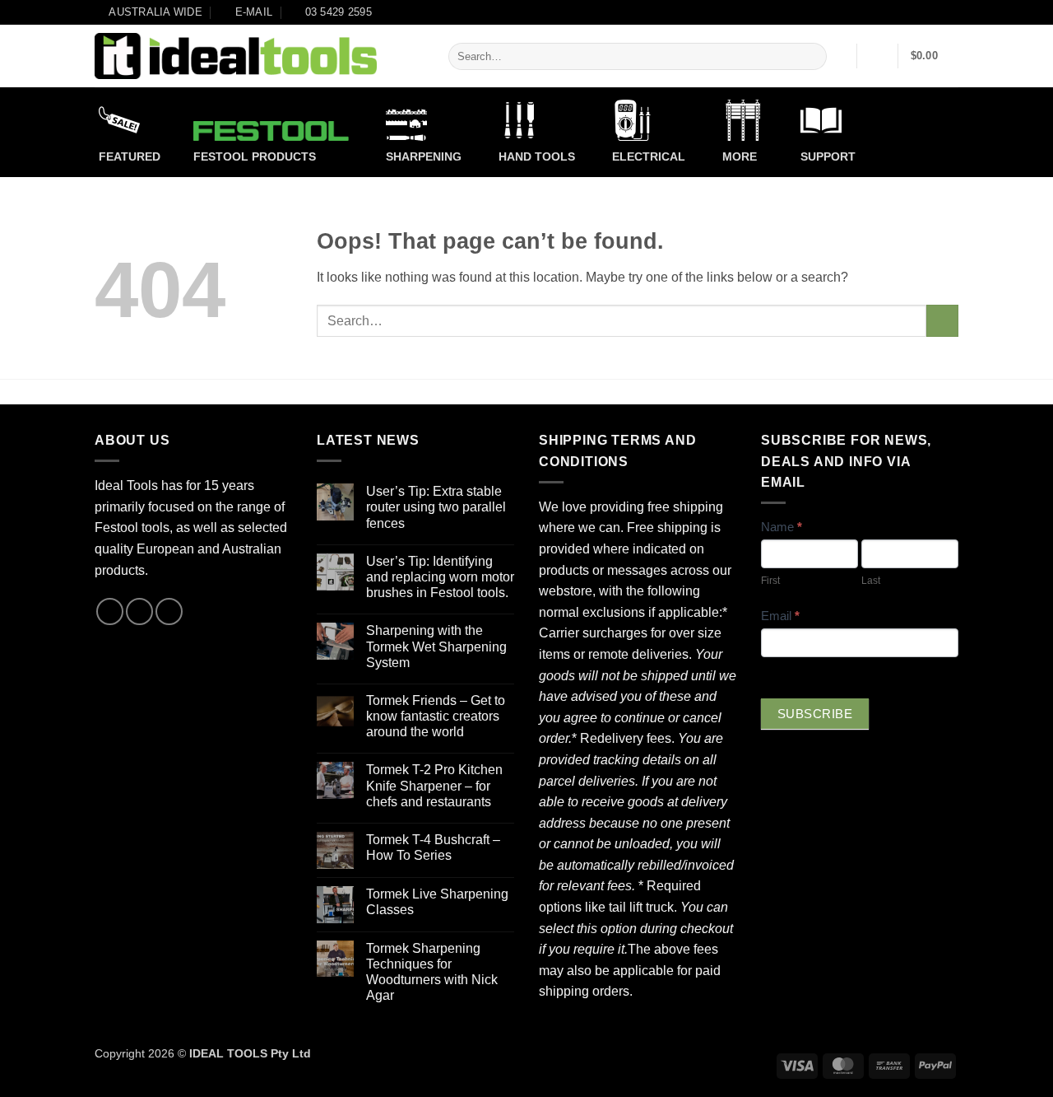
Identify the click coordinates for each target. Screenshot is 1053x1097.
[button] (878, 56)
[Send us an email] (139, 611)
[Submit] (811, 57)
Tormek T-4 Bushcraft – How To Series (433, 847)
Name (781, 527)
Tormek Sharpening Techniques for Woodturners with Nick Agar (432, 972)
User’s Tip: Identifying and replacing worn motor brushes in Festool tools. (440, 577)
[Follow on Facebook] (109, 611)
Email (780, 616)
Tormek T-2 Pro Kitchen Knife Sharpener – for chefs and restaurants (434, 785)
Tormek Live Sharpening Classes (437, 902)
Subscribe (814, 714)
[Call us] (169, 611)
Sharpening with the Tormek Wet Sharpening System (436, 646)
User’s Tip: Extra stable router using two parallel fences (436, 507)
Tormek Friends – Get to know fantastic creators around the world (435, 716)
